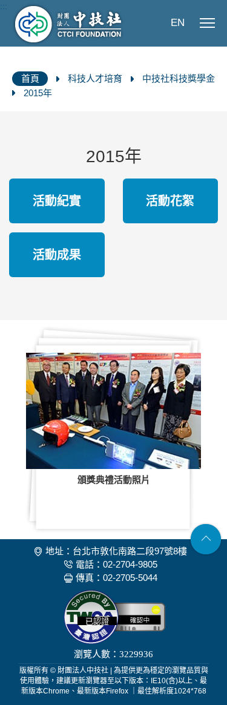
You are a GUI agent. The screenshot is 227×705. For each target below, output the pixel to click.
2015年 (38, 93)
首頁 (30, 78)
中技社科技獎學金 (178, 78)
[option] (113, 429)
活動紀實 (57, 201)
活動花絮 (170, 201)
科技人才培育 (95, 78)
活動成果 (57, 254)
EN (178, 22)
